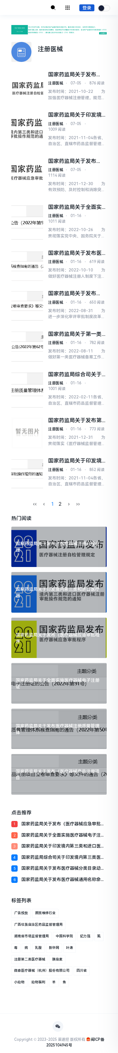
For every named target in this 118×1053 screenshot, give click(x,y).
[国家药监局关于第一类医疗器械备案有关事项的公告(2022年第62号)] (27, 346)
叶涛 (69, 948)
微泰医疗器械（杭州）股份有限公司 (42, 971)
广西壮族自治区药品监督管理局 (38, 925)
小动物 (19, 982)
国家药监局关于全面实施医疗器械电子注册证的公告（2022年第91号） (75, 207)
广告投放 (21, 913)
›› (78, 504)
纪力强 (85, 936)
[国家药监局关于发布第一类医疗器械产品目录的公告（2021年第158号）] (27, 433)
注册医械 (55, 83)
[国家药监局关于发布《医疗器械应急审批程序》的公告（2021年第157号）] (27, 176)
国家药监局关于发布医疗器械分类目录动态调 (63, 869)
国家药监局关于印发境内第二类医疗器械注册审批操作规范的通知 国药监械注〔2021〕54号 (76, 461)
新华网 (54, 948)
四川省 (81, 971)
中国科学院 (64, 936)
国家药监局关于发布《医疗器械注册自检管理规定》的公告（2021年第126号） (76, 74)
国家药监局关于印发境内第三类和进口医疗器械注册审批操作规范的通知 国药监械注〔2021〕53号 (75, 115)
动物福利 (38, 982)
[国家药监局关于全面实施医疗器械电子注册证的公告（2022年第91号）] (27, 222)
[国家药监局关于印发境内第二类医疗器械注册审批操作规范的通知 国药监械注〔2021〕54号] (27, 473)
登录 (86, 7)
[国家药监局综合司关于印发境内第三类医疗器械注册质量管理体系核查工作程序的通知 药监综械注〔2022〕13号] (27, 390)
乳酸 (38, 948)
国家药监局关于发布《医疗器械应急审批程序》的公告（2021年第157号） (76, 161)
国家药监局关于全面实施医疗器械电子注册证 (63, 835)
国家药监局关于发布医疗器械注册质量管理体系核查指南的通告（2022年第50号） (75, 253)
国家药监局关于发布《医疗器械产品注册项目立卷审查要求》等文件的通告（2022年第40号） (76, 293)
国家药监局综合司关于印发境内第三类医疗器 (63, 858)
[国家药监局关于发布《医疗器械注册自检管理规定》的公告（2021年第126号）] (27, 87)
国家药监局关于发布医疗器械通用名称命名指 (63, 880)
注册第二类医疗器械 (29, 959)
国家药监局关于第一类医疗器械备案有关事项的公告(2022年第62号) (75, 334)
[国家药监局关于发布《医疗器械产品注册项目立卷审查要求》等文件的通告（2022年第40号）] (27, 306)
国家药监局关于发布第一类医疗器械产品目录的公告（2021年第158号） (75, 420)
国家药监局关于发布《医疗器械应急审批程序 (63, 824)
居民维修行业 (45, 913)
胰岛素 (57, 959)
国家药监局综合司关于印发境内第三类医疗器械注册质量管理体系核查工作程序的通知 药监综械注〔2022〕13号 (75, 374)
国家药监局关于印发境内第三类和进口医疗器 (63, 846)
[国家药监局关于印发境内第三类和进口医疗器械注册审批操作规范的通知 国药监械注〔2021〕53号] (27, 130)
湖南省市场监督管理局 (31, 936)
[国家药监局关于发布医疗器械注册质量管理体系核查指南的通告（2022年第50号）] (27, 265)
